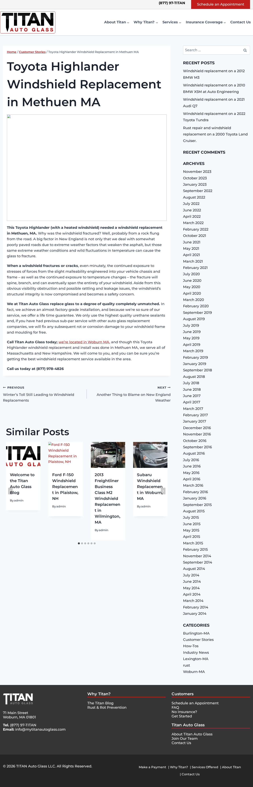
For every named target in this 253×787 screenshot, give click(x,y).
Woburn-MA (194, 672)
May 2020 (191, 287)
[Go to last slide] (10, 491)
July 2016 (191, 460)
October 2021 (194, 236)
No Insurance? (184, 712)
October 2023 (195, 178)
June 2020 (192, 280)
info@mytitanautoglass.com (40, 729)
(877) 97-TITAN (23, 725)
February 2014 (195, 607)
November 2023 (197, 171)
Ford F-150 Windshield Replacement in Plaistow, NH (65, 486)
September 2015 (197, 505)
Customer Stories (198, 640)
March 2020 (193, 300)
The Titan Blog (100, 703)
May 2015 (191, 530)
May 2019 (191, 338)
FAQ (175, 707)
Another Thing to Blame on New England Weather (134, 394)
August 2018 (194, 377)
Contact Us (240, 22)
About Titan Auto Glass (192, 734)
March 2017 (193, 409)
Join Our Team (185, 738)
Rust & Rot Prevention (106, 707)
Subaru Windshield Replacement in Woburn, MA (150, 486)
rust (186, 665)
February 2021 (195, 268)
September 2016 (197, 447)
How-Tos (190, 646)
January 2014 (194, 613)
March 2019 (193, 351)
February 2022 (195, 229)
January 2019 (194, 364)
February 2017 (195, 415)
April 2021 (191, 255)
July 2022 (191, 203)
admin (19, 500)
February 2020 (196, 306)
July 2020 (191, 274)
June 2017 (192, 396)
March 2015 (193, 543)
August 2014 (194, 569)
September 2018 (197, 370)
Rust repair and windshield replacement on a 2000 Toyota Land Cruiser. (215, 134)
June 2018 (192, 389)
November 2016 (197, 434)
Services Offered (205, 767)
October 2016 (194, 441)
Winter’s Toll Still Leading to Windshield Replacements (38, 394)
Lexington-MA (195, 659)
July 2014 (191, 575)
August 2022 (194, 197)
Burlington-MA (196, 633)
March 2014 (193, 601)
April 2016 (191, 479)
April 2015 (191, 536)
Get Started (182, 716)
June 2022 (192, 210)
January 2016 (194, 498)
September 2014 (197, 562)
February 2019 (195, 357)
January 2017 (194, 421)
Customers (183, 693)
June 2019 (192, 332)
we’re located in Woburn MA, (84, 342)
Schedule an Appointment (220, 4)
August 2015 (194, 511)
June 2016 (192, 466)
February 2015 (195, 549)
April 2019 (191, 344)
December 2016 (197, 428)
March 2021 (193, 261)
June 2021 (191, 242)
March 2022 (193, 223)
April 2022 (192, 216)
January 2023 (195, 184)
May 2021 (191, 248)
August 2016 (194, 453)
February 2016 (195, 492)
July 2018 (191, 383)
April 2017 (191, 402)
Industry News (196, 652)
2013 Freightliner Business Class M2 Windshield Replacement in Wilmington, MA (107, 498)
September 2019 (197, 312)
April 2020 (192, 293)
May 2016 (191, 473)
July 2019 (191, 325)
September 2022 (197, 191)
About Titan (231, 767)
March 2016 (193, 485)
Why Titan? (99, 693)
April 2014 (191, 594)
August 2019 (194, 319)
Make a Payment (152, 767)
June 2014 (192, 581)
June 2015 (191, 524)
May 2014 (191, 588)
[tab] (79, 543)
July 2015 (191, 517)
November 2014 (197, 556)
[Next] (163, 491)
